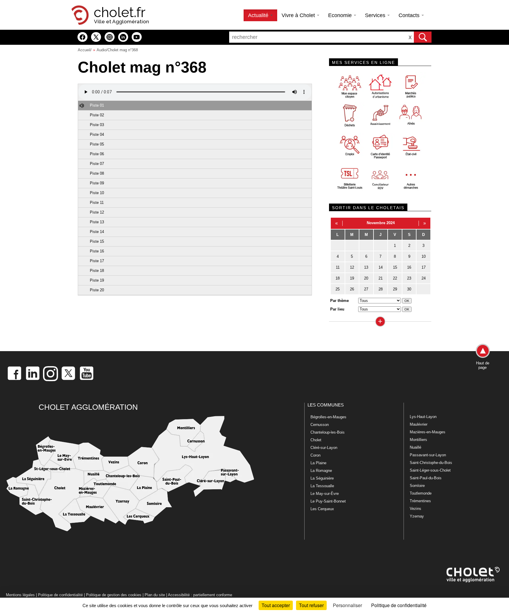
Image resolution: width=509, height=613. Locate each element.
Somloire (417, 485)
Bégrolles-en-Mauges (328, 417)
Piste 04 (97, 134)
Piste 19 (97, 280)
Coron (315, 455)
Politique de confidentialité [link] (399, 605)
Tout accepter (276, 605)
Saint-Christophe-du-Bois (431, 462)
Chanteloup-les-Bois (327, 432)
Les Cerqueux (322, 509)
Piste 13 (97, 222)
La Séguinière (322, 478)
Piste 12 (97, 212)
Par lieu (337, 309)
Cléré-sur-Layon (323, 447)
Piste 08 (97, 173)
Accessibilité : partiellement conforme (200, 595)
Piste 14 (97, 231)
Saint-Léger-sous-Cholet (430, 470)
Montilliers (418, 439)
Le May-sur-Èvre (324, 493)
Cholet (315, 440)
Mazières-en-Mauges (427, 432)
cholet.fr (120, 12)
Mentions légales (20, 595)
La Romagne (321, 470)
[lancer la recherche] (423, 37)
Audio (101, 50)
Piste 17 (97, 261)
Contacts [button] (410, 15)
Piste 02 (97, 115)
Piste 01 (97, 105)
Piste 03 (97, 125)
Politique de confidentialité (60, 595)
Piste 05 (97, 144)
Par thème (339, 300)
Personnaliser (347, 605)
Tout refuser (311, 605)
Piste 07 (97, 163)
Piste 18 (97, 270)
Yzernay (417, 516)
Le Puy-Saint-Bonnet (328, 501)
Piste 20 (97, 290)
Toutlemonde (421, 493)
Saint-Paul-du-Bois (426, 478)
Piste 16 (97, 251)
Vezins (415, 508)
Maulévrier (418, 424)
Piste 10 (97, 193)
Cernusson (319, 424)
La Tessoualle (322, 486)
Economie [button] (340, 15)
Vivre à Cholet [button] (299, 15)
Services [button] (376, 15)
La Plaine (318, 463)
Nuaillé (415, 447)
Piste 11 (97, 202)
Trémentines (420, 501)
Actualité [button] (259, 15)
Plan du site (155, 595)
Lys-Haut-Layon (423, 416)
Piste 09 (97, 183)
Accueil (84, 50)
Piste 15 (97, 241)
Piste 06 (97, 154)
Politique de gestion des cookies (113, 595)
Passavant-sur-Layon (428, 455)
